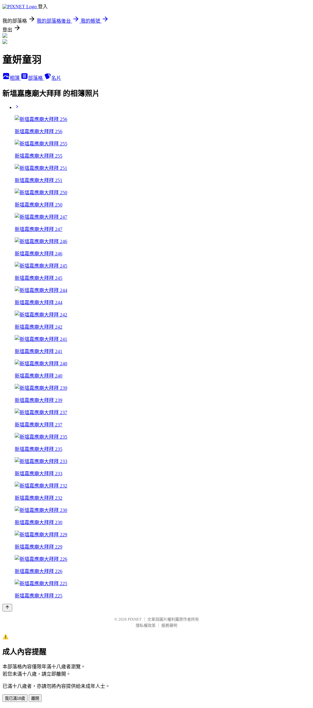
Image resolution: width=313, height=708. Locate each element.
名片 (56, 78)
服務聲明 (169, 625)
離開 (35, 698)
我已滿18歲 (15, 698)
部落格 (36, 78)
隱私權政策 (146, 625)
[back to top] (7, 607)
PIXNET (135, 619)
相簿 (15, 78)
